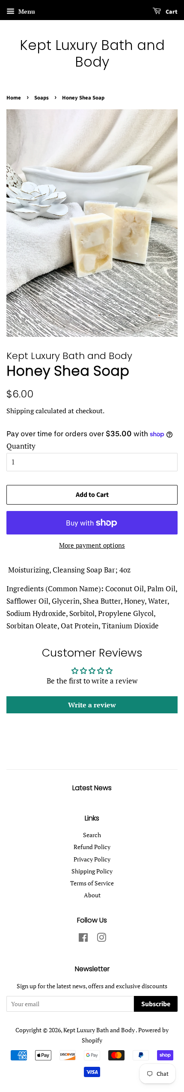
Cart (171, 12)
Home (13, 98)
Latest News (92, 788)
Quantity (21, 446)
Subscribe (155, 1004)
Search (92, 835)
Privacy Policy (92, 859)
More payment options (92, 545)
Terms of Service (92, 883)
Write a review (92, 705)
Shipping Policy (92, 871)
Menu (26, 11)
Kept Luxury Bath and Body (92, 53)
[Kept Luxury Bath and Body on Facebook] (83, 939)
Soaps (41, 98)
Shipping (20, 410)
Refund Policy (92, 847)
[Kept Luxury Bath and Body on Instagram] (101, 939)
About (92, 895)
